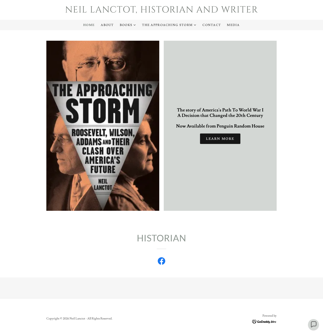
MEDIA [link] (233, 25)
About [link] (107, 25)
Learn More (220, 139)
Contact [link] (211, 25)
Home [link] (89, 25)
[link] (161, 11)
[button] (128, 25)
